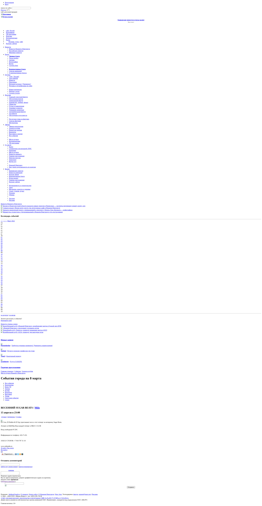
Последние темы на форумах (19, 119)
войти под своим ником (9, 467)
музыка (3, 417)
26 (1, 284)
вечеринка (11, 417)
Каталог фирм (14, 174)
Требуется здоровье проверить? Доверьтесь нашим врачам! (32, 345)
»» (5, 221)
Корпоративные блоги (17, 176)
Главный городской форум (18, 97)
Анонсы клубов (14, 128)
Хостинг (12, 198)
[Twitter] (18, 454)
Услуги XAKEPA (16, 361)
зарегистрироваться (25, 467)
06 (1, 247)
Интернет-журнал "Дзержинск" (20, 84)
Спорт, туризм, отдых (16, 191)
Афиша (7, 124)
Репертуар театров (15, 130)
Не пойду (4, 450)
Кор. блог (58, 494)
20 (1, 273)
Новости (8, 47)
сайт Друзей (10, 31)
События (17, 371)
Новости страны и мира (9, 324)
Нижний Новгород (15, 165)
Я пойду (4, 448)
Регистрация (9, 2)
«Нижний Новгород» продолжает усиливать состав (21, 328)
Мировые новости (15, 52)
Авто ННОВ (13, 78)
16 (1, 265)
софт (21, 42)
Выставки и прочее (16, 134)
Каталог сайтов (11, 43)
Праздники (13, 82)
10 (1, 254)
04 (1, 243)
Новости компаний (15, 173)
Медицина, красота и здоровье (19, 189)
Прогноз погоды (15, 158)
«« (1, 221)
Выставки (8, 394)
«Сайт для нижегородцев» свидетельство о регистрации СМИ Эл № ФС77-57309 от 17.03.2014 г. (35, 498)
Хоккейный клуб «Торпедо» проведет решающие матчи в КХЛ (25, 330)
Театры (7, 389)
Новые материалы (15, 89)
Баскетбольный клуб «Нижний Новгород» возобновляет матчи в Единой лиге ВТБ (32, 326)
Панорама (12, 150)
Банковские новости (16, 171)
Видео (11, 64)
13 (1, 260)
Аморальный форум (16, 100)
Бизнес (7, 169)
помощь (11, 470)
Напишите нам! (6, 320)
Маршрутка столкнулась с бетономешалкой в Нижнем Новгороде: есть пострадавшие (33, 212)
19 (1, 271)
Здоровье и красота (15, 108)
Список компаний (15, 71)
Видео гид (12, 161)
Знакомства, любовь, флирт (18, 102)
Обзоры (11, 195)
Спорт (7, 400)
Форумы (9, 36)
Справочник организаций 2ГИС (20, 149)
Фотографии (13, 62)
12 (1, 258)
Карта (8, 40)
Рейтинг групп (14, 91)
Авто (11, 187)
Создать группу (14, 93)
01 (1, 237)
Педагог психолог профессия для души (21, 351)
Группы (7, 75)
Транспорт (12, 160)
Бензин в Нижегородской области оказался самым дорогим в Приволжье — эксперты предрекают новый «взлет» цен (44, 206)
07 (1, 249)
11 (1, 256)
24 (1, 280)
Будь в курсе (131, 22)
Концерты (12, 132)
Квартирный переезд (13, 356)
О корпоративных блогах (18, 73)
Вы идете (10, 448)
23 (1, 278)
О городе (8, 145)
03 (1, 241)
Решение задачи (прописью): (11, 476)
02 (1, 239)
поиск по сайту (6, 8)
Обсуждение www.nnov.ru (18, 115)
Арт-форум (13, 113)
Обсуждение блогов (16, 99)
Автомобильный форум (17, 112)
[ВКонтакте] (16, 454)
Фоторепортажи (11, 38)
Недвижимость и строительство (20, 185)
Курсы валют (13, 178)
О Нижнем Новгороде (46, 494)
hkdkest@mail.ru (14, 494)
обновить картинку (8, 481)
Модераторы (13, 123)
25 (1, 282)
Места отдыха (14, 139)
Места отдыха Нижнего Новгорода (13, 373)
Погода (3, 10)
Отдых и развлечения (16, 106)
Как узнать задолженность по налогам (22, 167)
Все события (13, 136)
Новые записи (7, 340)
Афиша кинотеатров (16, 126)
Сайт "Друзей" (14, 76)
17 (1, 267)
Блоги (7, 54)
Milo (37, 407)
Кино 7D (8, 387)
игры (17, 42)
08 (1, 250)
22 (1, 276)
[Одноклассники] (20, 454)
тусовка (18, 417)
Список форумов (15, 121)
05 (1, 245)
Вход (6, 4)
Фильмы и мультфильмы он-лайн (20, 86)
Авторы (12, 60)
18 (1, 269)
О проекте (24, 494)
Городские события (11, 398)
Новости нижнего (15, 154)
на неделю (4, 315)
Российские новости (16, 51)
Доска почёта (13, 58)
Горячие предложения (16, 156)
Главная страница (7, 371)
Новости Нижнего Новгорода (19, 49)
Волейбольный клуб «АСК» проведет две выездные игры (23, 332)
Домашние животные (16, 110)
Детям (7, 396)
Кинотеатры (9, 385)
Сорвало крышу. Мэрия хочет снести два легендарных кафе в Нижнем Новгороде (31, 208)
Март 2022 (11, 221)
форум (75, 494)
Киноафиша (10, 32)
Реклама (12, 200)
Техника (12, 193)
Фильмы (11, 42)
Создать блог (13, 65)
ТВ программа (11, 34)
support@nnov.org (85, 494)
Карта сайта (33, 494)
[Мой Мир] (22, 454)
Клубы (7, 390)
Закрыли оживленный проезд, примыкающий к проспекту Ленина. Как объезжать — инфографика (37, 210)
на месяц (12, 315)
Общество (12, 104)
